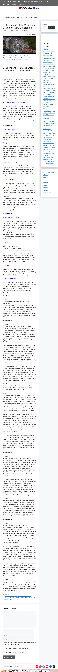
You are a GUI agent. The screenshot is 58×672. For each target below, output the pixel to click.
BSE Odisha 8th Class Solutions (11, 17)
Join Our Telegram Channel (45, 671)
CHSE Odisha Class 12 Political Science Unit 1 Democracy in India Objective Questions (49, 114)
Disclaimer (14, 4)
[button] (29, 670)
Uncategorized (47, 193)
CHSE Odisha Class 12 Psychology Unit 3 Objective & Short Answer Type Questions (49, 70)
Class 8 (45, 187)
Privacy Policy (6, 4)
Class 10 (45, 175)
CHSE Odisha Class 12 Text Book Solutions (12, 1)
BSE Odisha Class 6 (15, 671)
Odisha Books (6, 13)
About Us (48, 1)
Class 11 (7, 594)
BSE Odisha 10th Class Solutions (21, 13)
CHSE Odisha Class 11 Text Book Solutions (33, 1)
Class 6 (45, 182)
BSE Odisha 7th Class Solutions (29, 17)
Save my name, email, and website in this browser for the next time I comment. (20, 643)
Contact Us (21, 4)
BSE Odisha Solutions (10, 671)
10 (28, 671)
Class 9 (45, 190)
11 (31, 671)
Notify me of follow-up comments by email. (17, 648)
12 (34, 671)
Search (45, 24)
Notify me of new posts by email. (14, 652)
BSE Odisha (15, 666)
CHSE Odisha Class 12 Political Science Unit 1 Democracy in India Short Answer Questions (49, 92)
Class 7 (45, 185)
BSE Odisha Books (38, 671)
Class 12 (45, 180)
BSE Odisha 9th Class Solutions (39, 13)
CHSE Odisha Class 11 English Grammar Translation (18, 596)
